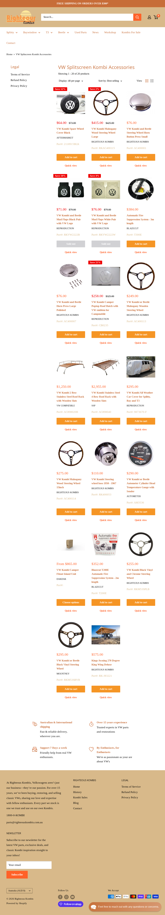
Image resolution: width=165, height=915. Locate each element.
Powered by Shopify (16, 903)
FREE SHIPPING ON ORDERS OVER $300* (82, 3)
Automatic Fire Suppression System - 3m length (140, 219)
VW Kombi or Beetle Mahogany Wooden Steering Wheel (138, 306)
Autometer (134, 496)
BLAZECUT (133, 228)
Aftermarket (65, 138)
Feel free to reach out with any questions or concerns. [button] (128, 906)
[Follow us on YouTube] (72, 897)
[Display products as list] (152, 80)
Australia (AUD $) (16, 890)
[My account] (149, 17)
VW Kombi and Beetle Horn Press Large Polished (69, 306)
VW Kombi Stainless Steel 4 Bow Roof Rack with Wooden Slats (106, 396)
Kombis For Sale (131, 32)
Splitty (10, 32)
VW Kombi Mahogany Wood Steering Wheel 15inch (69, 483)
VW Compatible (66, 405)
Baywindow (30, 32)
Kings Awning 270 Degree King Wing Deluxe (106, 662)
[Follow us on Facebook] (60, 897)
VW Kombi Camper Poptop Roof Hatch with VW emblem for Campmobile (105, 308)
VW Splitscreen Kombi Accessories (33, 54)
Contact (10, 43)
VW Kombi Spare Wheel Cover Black (70, 130)
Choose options (71, 602)
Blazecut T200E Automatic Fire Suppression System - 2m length (105, 576)
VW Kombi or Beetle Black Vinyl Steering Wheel (68, 664)
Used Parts (81, 32)
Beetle (61, 32)
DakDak (61, 579)
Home (9, 54)
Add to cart (71, 157)
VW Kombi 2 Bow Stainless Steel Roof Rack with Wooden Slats (70, 396)
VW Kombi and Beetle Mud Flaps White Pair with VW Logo (104, 219)
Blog (76, 802)
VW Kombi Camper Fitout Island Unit (68, 572)
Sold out (70, 243)
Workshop (110, 32)
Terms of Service (20, 74)
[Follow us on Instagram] (66, 897)
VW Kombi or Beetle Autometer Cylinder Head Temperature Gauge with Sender (141, 485)
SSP (93, 405)
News (95, 32)
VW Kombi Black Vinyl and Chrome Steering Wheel (140, 574)
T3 (47, 32)
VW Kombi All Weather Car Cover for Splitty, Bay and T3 (140, 396)
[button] (125, 906)
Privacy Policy (19, 85)
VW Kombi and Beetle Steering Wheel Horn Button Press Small (139, 132)
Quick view (71, 165)
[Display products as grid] (146, 80)
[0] (156, 17)
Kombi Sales (80, 797)
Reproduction (65, 228)
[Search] (137, 17)
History (77, 792)
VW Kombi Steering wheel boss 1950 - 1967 (104, 481)
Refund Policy (19, 80)
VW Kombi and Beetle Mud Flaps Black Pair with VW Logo (69, 219)
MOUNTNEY (63, 674)
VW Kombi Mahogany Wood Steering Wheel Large (104, 132)
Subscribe (17, 874)
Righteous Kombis (103, 142)
